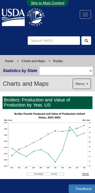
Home (9, 61)
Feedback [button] (83, 189)
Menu (80, 84)
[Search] (86, 40)
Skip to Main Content (47, 3)
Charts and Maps (33, 61)
